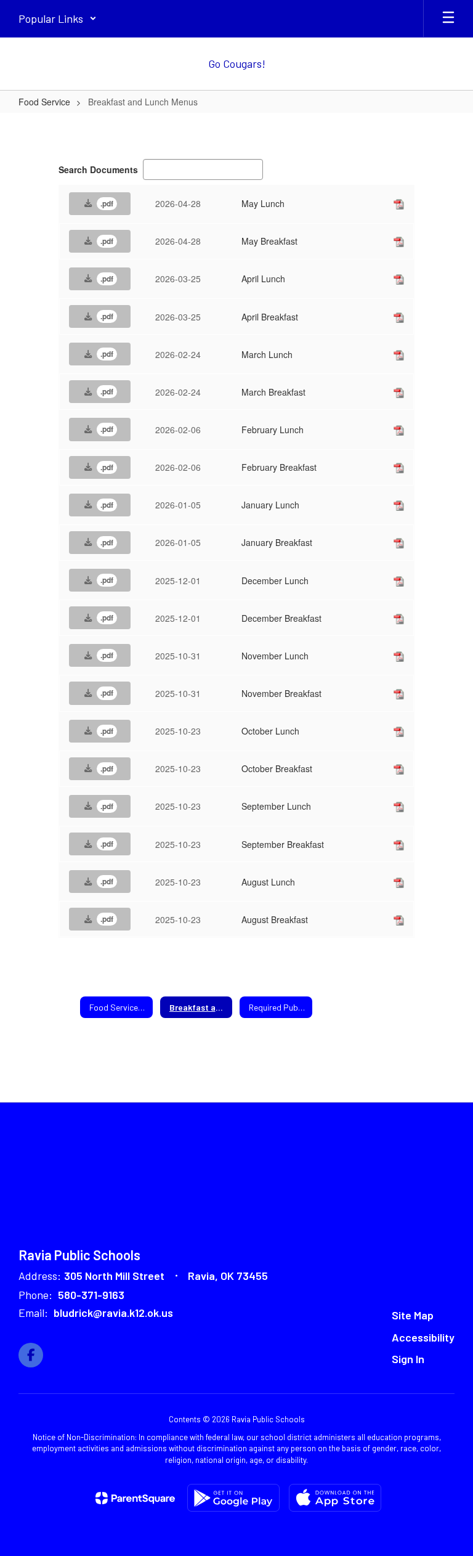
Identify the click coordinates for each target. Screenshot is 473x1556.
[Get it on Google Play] (233, 1498)
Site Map (413, 1315)
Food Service (44, 102)
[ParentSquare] (135, 1498)
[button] (57, 18)
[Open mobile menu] (448, 18)
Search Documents (98, 169)
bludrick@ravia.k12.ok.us (113, 1312)
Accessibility (423, 1337)
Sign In (408, 1359)
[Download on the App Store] (335, 1498)
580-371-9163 (91, 1294)
